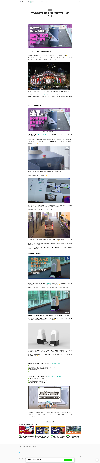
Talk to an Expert (68, 459)
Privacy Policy (28, 446)
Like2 (49, 421)
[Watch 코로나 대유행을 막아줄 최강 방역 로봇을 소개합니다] (50, 36)
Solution (30, 4)
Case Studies (35, 4)
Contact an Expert (76, 4)
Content (40, 4)
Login (77, 1)
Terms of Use (33, 446)
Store (27, 4)
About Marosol (22, 4)
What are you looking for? (38, 1)
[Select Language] (80, 2)
